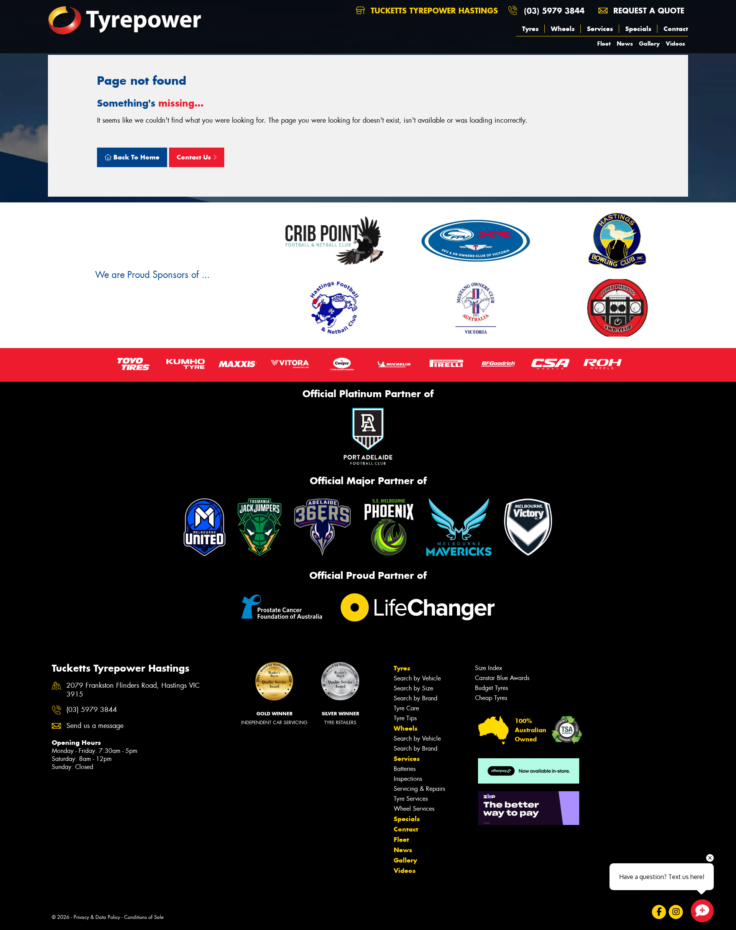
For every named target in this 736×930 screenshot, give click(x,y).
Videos (675, 43)
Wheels (563, 29)
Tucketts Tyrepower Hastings (433, 10)
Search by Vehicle (417, 678)
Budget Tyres (491, 688)
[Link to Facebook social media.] (659, 912)
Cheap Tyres (491, 698)
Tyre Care (406, 708)
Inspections (408, 779)
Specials (638, 29)
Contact (676, 29)
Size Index (488, 668)
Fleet (604, 43)
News (625, 43)
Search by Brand (415, 698)
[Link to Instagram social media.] (676, 912)
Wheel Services (414, 809)
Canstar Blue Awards (502, 678)
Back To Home (135, 157)
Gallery (649, 43)
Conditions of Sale (144, 917)
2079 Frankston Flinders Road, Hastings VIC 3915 (133, 690)
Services (600, 29)
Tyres (530, 29)
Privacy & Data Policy (97, 917)
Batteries (405, 769)
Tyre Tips (405, 718)
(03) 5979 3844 (554, 10)
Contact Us (195, 157)
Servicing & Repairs (419, 789)
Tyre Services (411, 799)
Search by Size (413, 688)
